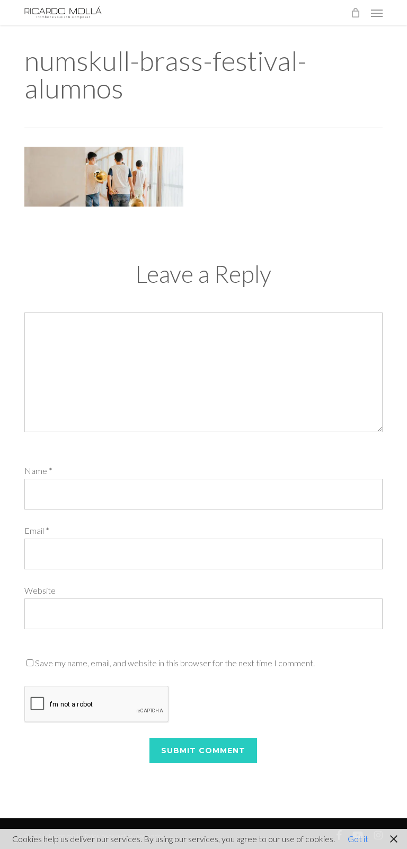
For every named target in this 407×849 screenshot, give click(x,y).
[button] (377, 12)
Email (36, 530)
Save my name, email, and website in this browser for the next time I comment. (175, 663)
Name (38, 471)
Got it (358, 839)
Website (40, 590)
